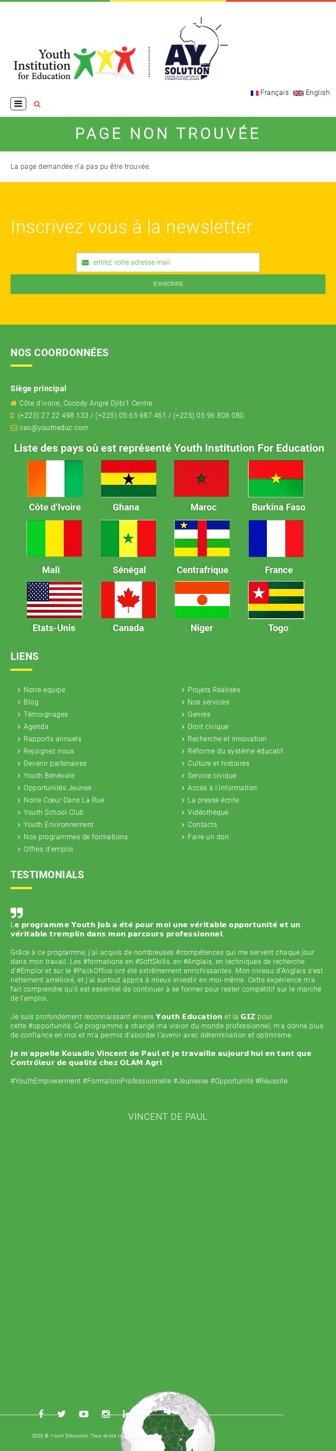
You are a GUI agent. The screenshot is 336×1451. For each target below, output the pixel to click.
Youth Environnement (59, 824)
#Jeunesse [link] (191, 1081)
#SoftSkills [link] (152, 961)
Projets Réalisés (214, 690)
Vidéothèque (208, 812)
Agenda (36, 726)
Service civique (212, 775)
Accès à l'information (222, 788)
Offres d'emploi (49, 849)
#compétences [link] (200, 952)
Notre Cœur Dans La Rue (64, 800)
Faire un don (208, 837)
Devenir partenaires (55, 763)
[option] (168, 1012)
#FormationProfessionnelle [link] (127, 1081)
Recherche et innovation (227, 739)
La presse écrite (213, 800)
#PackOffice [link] (93, 971)
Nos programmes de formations (76, 837)
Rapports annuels (52, 739)
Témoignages (46, 714)
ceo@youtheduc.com (54, 428)
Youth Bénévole (49, 775)
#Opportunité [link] (231, 1081)
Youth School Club (54, 812)
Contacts (202, 824)
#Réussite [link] (272, 1081)
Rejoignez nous (49, 751)
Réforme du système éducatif (236, 751)
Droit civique (208, 726)
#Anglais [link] (197, 961)
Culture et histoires (218, 763)
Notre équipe (44, 690)
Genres (199, 714)
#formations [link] (103, 961)
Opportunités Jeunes (58, 788)
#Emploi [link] (29, 971)
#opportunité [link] (49, 1026)
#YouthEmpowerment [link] (45, 1081)
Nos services (208, 702)
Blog (31, 702)
